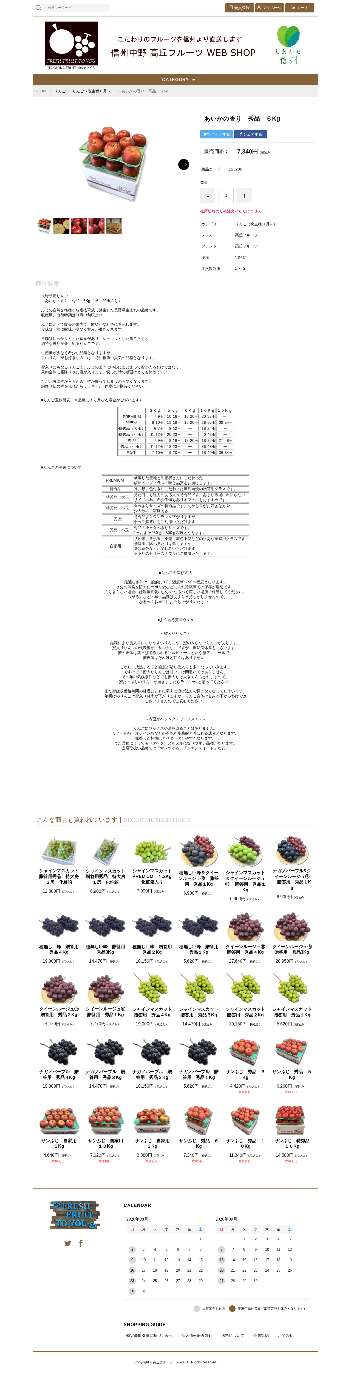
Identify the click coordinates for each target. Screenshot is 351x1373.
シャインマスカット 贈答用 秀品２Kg (246, 1012)
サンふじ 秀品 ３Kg (245, 1074)
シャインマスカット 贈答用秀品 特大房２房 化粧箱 (59, 876)
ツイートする (218, 134)
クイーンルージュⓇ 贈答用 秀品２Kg (59, 1012)
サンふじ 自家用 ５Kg (60, 1143)
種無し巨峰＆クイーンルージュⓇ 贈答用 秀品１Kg (199, 878)
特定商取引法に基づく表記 (149, 1335)
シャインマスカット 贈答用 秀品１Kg (292, 1012)
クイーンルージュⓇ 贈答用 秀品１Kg (106, 1012)
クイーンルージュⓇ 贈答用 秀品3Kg (292, 949)
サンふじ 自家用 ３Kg (154, 1143)
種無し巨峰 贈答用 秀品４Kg (59, 949)
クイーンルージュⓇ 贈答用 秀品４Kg (246, 949)
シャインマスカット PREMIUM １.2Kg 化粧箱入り (152, 876)
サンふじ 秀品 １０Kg (245, 1143)
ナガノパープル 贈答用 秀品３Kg (105, 1074)
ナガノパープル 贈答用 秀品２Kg (152, 1074)
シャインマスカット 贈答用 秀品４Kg (152, 1012)
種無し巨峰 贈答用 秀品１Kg (199, 949)
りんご (60, 91)
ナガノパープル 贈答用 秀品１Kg (199, 1074)
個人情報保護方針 (197, 1335)
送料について (232, 1335)
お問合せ (285, 1335)
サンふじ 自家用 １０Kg (107, 1143)
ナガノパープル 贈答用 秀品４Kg (59, 1074)
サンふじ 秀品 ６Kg (199, 1143)
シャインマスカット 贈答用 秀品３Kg (199, 1012)
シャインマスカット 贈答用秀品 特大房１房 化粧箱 (106, 877)
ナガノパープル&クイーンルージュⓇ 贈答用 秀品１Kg (292, 879)
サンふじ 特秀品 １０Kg (293, 1143)
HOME (41, 91)
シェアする (252, 134)
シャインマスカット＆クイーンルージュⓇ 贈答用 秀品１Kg (245, 881)
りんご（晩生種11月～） (93, 91)
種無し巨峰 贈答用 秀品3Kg (106, 949)
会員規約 (261, 1335)
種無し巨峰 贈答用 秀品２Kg (152, 949)
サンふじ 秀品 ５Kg (292, 1074)
